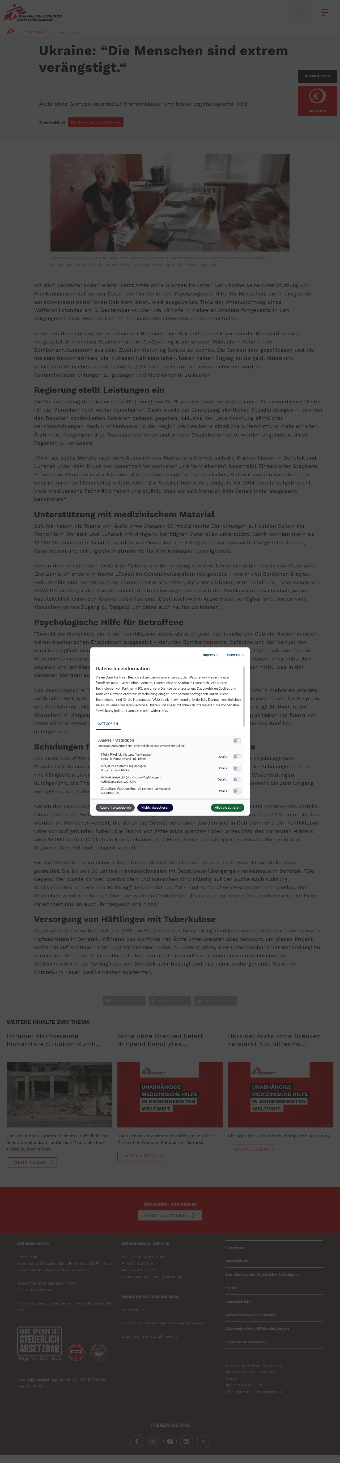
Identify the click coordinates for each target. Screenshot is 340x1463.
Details (222, 756)
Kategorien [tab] (108, 724)
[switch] (237, 741)
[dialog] (170, 731)
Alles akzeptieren (227, 808)
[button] (235, 741)
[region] (171, 732)
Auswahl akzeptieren (115, 808)
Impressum (211, 655)
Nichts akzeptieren (155, 808)
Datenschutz (235, 655)
